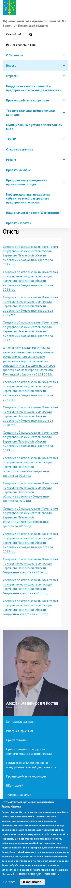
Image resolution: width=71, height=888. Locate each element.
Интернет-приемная (19, 731)
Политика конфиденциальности (36, 874)
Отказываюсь (32, 882)
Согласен (10, 882)
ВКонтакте (14, 785)
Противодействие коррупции (26, 776)
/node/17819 (35, 673)
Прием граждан (16, 740)
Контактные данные (20, 721)
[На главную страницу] (10, 8)
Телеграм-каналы (19, 795)
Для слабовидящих (22, 45)
